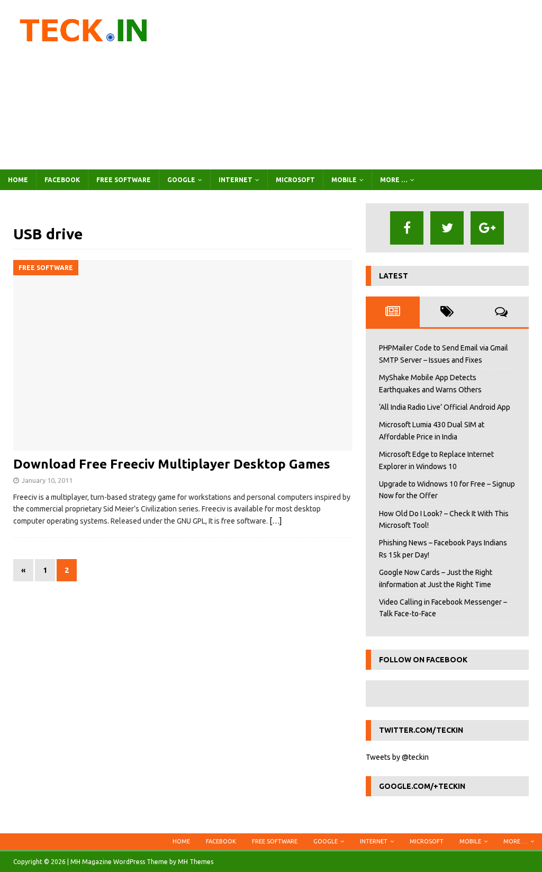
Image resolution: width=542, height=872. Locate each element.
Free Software (123, 179)
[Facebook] (406, 228)
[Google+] (487, 228)
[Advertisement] (358, 85)
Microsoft (295, 179)
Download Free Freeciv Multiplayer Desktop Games (171, 464)
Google (181, 179)
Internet (235, 179)
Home (18, 179)
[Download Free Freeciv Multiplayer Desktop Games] (183, 355)
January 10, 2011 (47, 480)
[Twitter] (447, 228)
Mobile (344, 179)
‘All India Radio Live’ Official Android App (444, 407)
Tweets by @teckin (397, 757)
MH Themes (195, 861)
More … (394, 179)
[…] (275, 521)
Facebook (62, 179)
